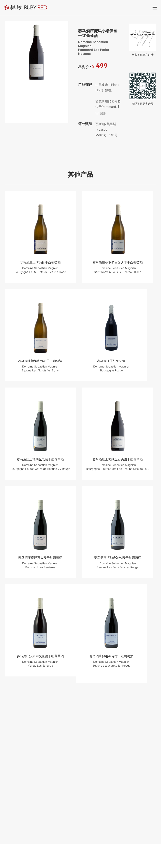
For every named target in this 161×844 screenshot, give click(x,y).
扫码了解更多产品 (143, 103)
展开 (103, 113)
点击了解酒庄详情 (143, 54)
